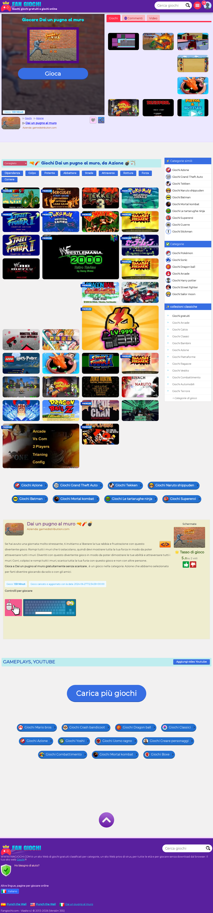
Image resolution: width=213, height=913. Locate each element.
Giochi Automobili (183, 384)
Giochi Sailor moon (183, 294)
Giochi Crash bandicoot (87, 727)
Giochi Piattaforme (184, 357)
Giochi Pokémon (182, 253)
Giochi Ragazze (181, 363)
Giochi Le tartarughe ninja (188, 211)
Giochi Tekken (181, 183)
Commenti (134, 18)
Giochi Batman (181, 197)
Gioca (53, 73)
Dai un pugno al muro (79, 904)
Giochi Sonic (179, 260)
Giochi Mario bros (38, 727)
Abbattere (69, 173)
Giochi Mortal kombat (185, 204)
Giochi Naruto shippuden (188, 190)
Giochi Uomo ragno (117, 741)
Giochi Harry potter (184, 280)
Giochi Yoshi (75, 741)
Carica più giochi (106, 693)
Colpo (32, 173)
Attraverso (108, 173)
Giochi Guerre (181, 224)
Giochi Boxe (160, 754)
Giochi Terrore (181, 391)
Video (153, 18)
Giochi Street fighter (185, 287)
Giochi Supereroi (182, 217)
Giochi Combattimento (186, 377)
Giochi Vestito (180, 370)
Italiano (12, 891)
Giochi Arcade (180, 273)
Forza (145, 173)
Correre (9, 179)
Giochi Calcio (180, 329)
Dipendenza (12, 173)
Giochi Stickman (182, 231)
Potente (49, 173)
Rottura (128, 173)
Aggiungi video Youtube (191, 661)
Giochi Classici (180, 336)
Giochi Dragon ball (183, 266)
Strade (89, 173)
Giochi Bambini (181, 343)
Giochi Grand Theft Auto (187, 176)
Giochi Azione (180, 170)
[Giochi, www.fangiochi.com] (22, 6)
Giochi (113, 18)
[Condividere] (101, 120)
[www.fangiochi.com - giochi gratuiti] (22, 849)
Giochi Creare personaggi (169, 741)
